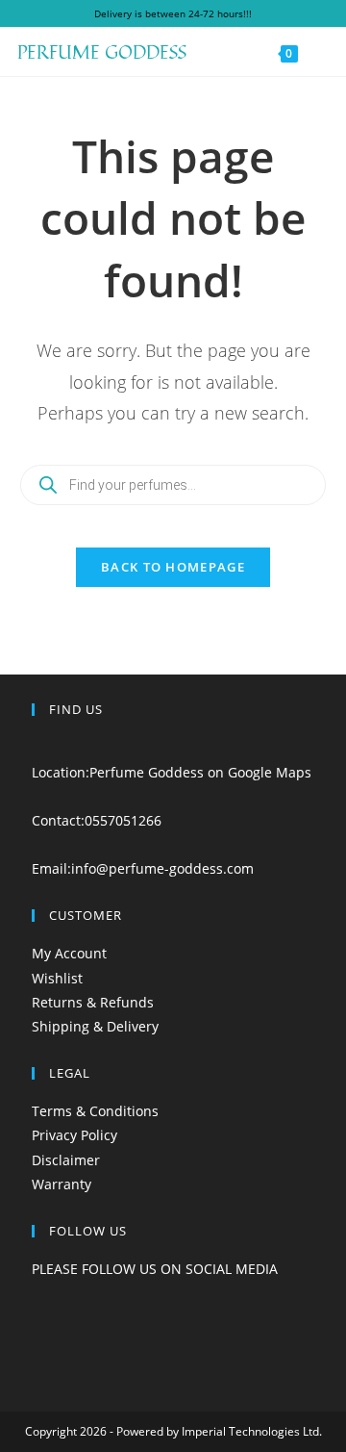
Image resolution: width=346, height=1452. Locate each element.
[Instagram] (37, 1317)
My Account (69, 953)
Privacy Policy (74, 1135)
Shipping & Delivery (95, 1026)
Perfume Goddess (101, 51)
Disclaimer (66, 1160)
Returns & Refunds (93, 1002)
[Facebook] (37, 1293)
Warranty (61, 1184)
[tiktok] (37, 1342)
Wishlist (57, 978)
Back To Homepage (173, 566)
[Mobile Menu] (315, 52)
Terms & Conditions (95, 1111)
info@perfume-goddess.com (162, 868)
